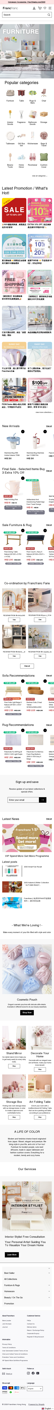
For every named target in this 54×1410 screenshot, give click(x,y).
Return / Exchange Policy (35, 1330)
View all (49, 426)
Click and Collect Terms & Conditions (15, 1354)
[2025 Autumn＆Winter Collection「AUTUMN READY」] (12, 887)
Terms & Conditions (9, 1347)
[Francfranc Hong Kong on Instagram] (28, 1373)
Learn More (12, 1255)
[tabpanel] (27, 51)
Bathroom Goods (32, 123)
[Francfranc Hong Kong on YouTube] (37, 1373)
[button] (47, 1408)
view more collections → (44, 412)
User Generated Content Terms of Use (15, 1351)
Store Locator (6, 1320)
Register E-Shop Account (35, 1337)
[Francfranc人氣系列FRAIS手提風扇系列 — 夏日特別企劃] (12, 902)
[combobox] (27, 14)
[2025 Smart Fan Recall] (12, 871)
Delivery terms (31, 1327)
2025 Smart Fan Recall (33, 867)
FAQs (29, 1320)
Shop (14, 1066)
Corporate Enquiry (33, 1333)
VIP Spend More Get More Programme (27, 855)
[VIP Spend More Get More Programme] (27, 838)
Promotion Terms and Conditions (13, 1357)
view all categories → (39, 176)
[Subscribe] (42, 800)
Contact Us (30, 1324)
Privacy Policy (7, 1344)
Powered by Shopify (36, 1404)
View (14, 619)
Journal (5, 1327)
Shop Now (27, 1012)
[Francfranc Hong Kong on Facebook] (33, 1373)
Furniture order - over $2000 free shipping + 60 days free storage (27, 2)
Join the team (6, 1324)
